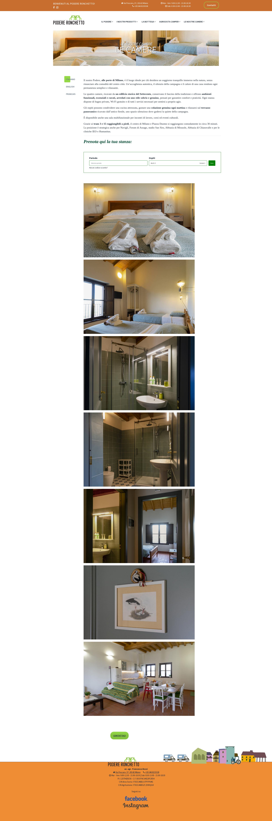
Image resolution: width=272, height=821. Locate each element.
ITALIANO (68, 79)
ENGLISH (68, 86)
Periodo (93, 158)
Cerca (211, 163)
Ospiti (152, 158)
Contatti (211, 5)
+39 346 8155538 (141, 6)
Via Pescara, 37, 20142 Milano (136, 3)
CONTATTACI (119, 735)
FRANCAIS (68, 94)
